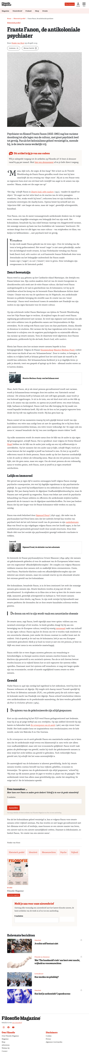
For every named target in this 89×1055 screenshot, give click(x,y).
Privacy (48, 1039)
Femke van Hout (18, 43)
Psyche (63, 852)
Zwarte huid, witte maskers (42, 191)
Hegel (9, 444)
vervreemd (60, 628)
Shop (37, 11)
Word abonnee (69, 4)
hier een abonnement (44, 162)
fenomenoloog (47, 349)
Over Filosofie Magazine (10, 1036)
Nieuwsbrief (17, 11)
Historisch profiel (19, 18)
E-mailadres (11, 797)
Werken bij (5, 1048)
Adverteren (6, 1045)
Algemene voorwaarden (54, 1042)
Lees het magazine (13, 895)
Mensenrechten (49, 852)
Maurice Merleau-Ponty (64, 349)
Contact (4, 1051)
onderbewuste (72, 522)
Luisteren (12, 48)
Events (45, 11)
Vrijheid (74, 852)
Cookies (48, 1036)
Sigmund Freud (43, 515)
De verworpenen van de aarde (43, 725)
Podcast (29, 11)
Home (9, 18)
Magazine (5, 11)
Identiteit (33, 852)
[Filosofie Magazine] (7, 4)
